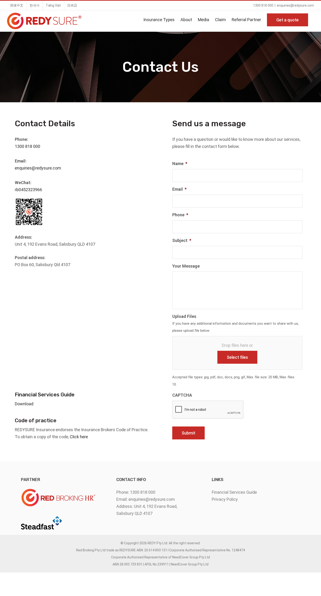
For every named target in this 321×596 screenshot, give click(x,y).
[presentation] (208, 410)
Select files (237, 357)
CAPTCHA (182, 395)
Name (179, 163)
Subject (181, 240)
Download (24, 403)
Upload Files (184, 316)
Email (179, 189)
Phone (180, 214)
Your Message (186, 266)
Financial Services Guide (234, 492)
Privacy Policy (225, 499)
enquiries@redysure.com (295, 5)
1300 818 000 (27, 146)
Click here (79, 436)
